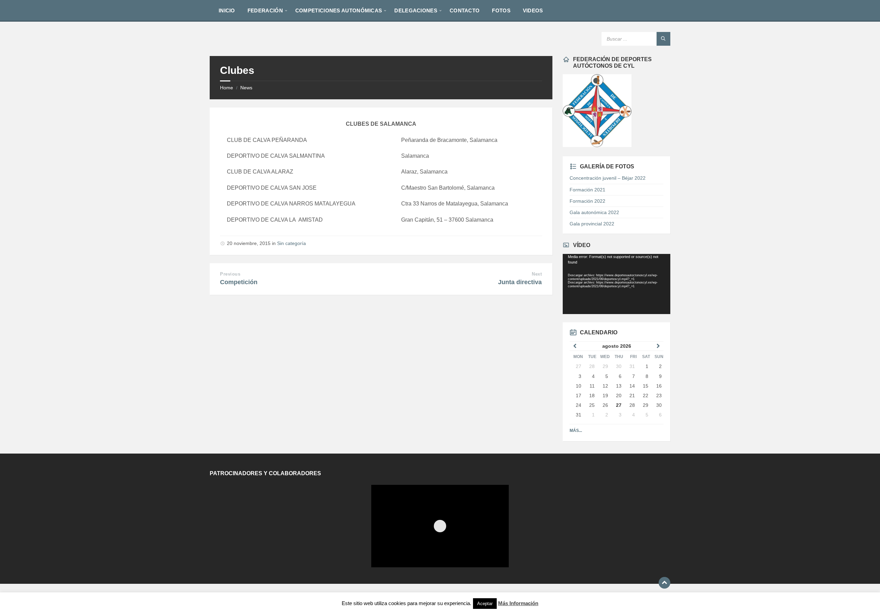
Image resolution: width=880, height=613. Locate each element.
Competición (238, 282)
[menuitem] (227, 10)
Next (537, 274)
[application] (616, 284)
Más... (576, 430)
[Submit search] (663, 39)
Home (226, 87)
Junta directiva (520, 282)
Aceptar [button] (485, 603)
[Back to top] (664, 583)
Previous (230, 274)
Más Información (518, 603)
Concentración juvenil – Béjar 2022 (608, 178)
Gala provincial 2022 (592, 223)
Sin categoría (291, 243)
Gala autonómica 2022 (594, 212)
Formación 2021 (587, 189)
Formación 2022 (587, 201)
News (246, 87)
